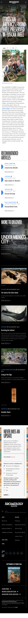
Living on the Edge (6, 374)
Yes (7, 487)
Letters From (18, 536)
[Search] (2, 511)
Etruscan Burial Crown (11, 206)
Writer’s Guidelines (7, 525)
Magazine (12, 466)
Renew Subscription (9, 591)
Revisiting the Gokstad (7, 330)
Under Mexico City (13, 240)
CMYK (16, 607)
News (4, 14)
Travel (3, 544)
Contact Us (3, 551)
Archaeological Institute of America (12, 469)
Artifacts (17, 540)
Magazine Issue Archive (10, 594)
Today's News (4, 540)
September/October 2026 (14, 564)
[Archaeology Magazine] (14, 507)
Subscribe (5, 589)
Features (17, 521)
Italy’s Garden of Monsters (12, 180)
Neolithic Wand (5, 412)
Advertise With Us (7, 528)
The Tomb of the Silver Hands (9, 292)
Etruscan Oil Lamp (10, 193)
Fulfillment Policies (7, 532)
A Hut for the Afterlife (11, 168)
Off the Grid (18, 528)
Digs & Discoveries (20, 525)
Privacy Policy (3, 555)
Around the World (20, 532)
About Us (4, 521)
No (7, 490)
